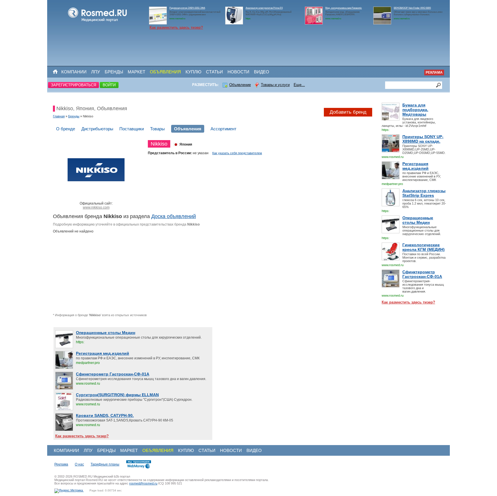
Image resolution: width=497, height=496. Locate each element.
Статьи (214, 71)
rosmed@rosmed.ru (143, 483)
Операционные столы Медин (417, 220)
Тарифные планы (105, 464)
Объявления (165, 71)
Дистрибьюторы (97, 128)
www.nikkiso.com (96, 207)
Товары (157, 128)
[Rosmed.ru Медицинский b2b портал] (97, 22)
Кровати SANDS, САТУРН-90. (105, 415)
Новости (238, 71)
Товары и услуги (275, 85)
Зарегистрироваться (73, 85)
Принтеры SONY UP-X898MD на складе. (423, 139)
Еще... (299, 85)
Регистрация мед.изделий (415, 166)
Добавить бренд (348, 112)
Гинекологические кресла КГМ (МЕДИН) (423, 247)
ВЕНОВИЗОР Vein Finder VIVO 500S (412, 8)
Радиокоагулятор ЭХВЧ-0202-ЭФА (187, 8)
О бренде (65, 128)
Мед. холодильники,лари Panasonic (343, 8)
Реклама (434, 72)
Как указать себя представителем (237, 153)
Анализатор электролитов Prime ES (264, 8)
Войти (109, 85)
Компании (74, 71)
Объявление (240, 85)
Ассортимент (223, 128)
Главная (59, 116)
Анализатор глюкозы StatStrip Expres (424, 193)
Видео (261, 71)
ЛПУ (95, 71)
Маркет (136, 71)
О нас (79, 464)
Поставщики (131, 128)
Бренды (114, 71)
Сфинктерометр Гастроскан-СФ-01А (422, 274)
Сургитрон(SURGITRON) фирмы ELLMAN (117, 394)
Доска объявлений (173, 216)
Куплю (193, 71)
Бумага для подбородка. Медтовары (415, 110)
